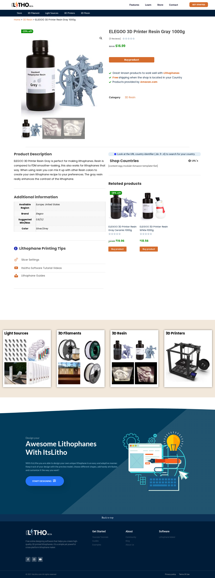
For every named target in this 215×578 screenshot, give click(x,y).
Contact (173, 4)
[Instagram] (34, 559)
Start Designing (41, 481)
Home (17, 19)
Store (160, 4)
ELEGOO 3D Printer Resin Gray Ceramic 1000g (122, 228)
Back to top (107, 517)
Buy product (131, 59)
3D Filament (33, 13)
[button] (101, 38)
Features (134, 4)
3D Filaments (69, 333)
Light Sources (51, 13)
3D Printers (69, 13)
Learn (148, 4)
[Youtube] (40, 559)
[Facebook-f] (28, 559)
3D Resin (85, 13)
